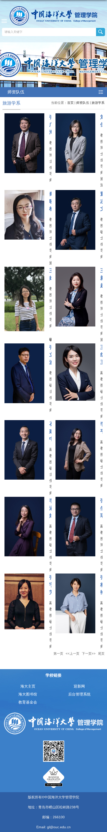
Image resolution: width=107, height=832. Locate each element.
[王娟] (24, 269)
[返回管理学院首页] (53, 16)
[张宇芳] (24, 576)
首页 (70, 103)
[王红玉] (75, 346)
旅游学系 (98, 103)
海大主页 (27, 686)
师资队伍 (82, 103)
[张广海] (24, 116)
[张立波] (24, 346)
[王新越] (75, 269)
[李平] (75, 423)
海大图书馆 (27, 694)
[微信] (53, 742)
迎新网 (79, 686)
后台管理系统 (79, 694)
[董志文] (75, 193)
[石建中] (24, 423)
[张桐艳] (75, 576)
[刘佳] (75, 116)
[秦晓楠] (24, 193)
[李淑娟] (24, 500)
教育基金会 (27, 702)
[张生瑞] (75, 500)
